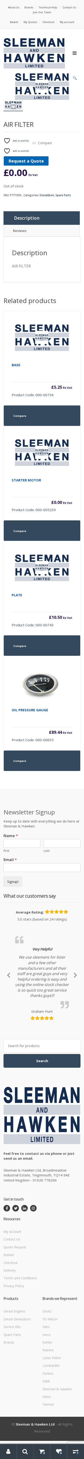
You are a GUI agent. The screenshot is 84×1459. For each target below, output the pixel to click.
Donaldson (47, 195)
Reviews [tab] (20, 230)
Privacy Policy (14, 1340)
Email (10, 859)
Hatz (45, 1381)
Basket (14, 22)
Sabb (46, 1435)
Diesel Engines (14, 1365)
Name (11, 835)
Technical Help (47, 7)
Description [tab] (26, 218)
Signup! (12, 881)
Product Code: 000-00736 (42, 379)
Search (42, 1115)
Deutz (47, 1365)
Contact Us (69, 7)
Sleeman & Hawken (57, 1443)
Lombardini (51, 1420)
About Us (13, 7)
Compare (45, 143)
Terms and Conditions (20, 1332)
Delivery (10, 1324)
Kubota (47, 1404)
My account (67, 22)
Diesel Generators (17, 1373)
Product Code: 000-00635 (42, 725)
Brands (28, 7)
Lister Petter (51, 1412)
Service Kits (12, 1381)
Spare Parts (63, 195)
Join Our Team (42, 12)
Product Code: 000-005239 (42, 495)
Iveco (46, 1389)
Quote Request (15, 1301)
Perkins (47, 1427)
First (6, 851)
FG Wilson (50, 1373)
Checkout (48, 22)
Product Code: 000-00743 (42, 610)
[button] (74, 78)
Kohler (47, 1396)
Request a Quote (26, 161)
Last (46, 851)
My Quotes (30, 22)
